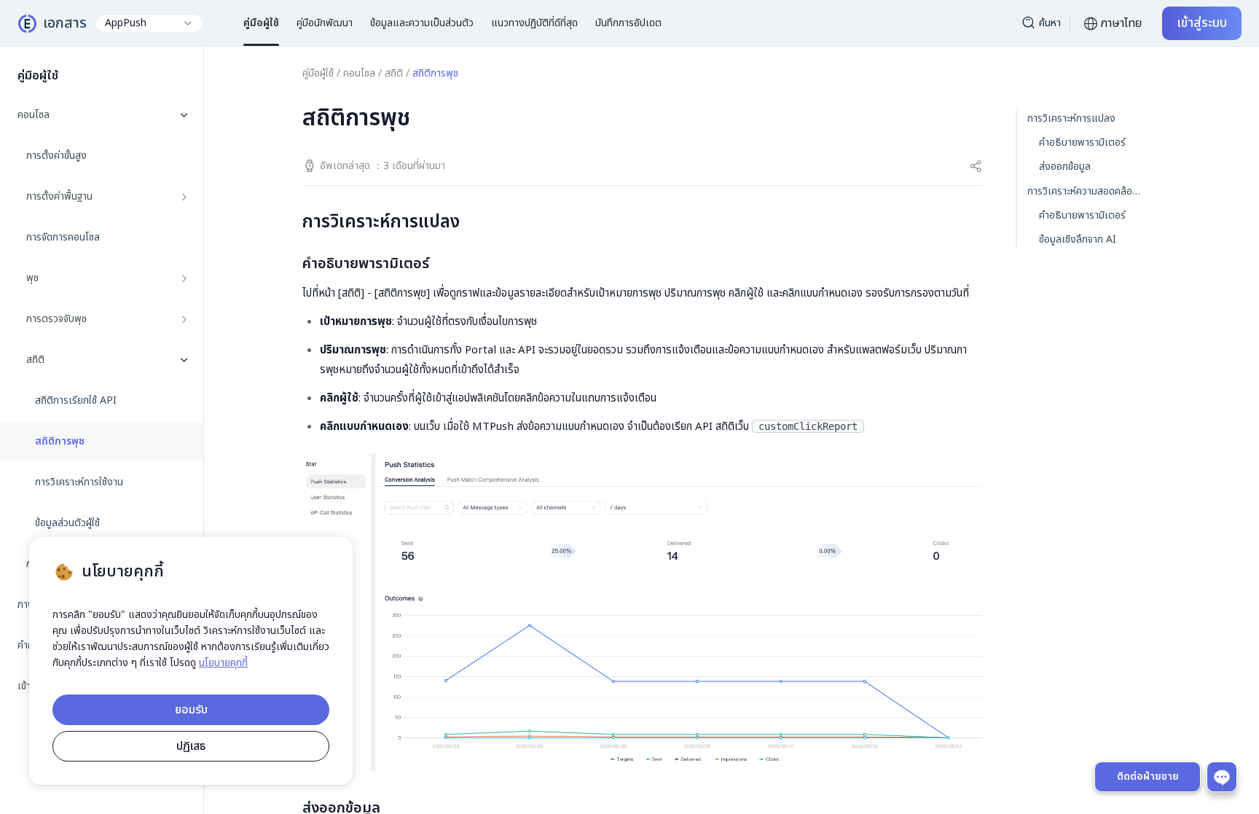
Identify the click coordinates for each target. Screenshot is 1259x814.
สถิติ (394, 73)
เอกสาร (65, 23)
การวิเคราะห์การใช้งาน (79, 482)
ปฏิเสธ (190, 746)
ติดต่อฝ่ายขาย (1148, 776)
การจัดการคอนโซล (63, 237)
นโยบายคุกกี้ (223, 662)
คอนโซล (359, 73)
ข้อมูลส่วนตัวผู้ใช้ (67, 523)
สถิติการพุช (60, 441)
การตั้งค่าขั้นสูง (56, 156)
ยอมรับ (191, 710)
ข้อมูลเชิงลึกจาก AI (1077, 239)
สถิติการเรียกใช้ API (76, 401)
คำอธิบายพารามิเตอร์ (1082, 142)
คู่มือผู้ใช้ (318, 73)
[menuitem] (101, 339)
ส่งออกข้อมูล (1065, 166)
